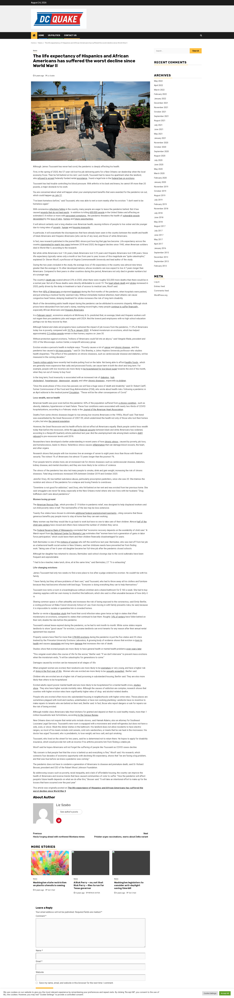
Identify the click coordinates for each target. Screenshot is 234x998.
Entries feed (159, 286)
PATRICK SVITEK (94, 893)
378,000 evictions (80, 637)
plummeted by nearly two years (55, 244)
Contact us (70, 35)
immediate (56, 643)
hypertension (51, 380)
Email (39, 961)
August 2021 (159, 120)
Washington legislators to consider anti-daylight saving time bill (128, 885)
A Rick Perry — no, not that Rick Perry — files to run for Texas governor (89, 885)
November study (58, 613)
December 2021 (161, 103)
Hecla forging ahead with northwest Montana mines (59, 835)
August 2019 (159, 195)
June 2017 (158, 235)
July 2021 (158, 125)
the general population (59, 421)
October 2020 (160, 147)
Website (40, 972)
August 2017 (159, 226)
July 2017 (158, 230)
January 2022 (160, 98)
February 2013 (160, 266)
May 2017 (158, 239)
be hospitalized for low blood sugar (100, 369)
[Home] (34, 36)
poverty (57, 227)
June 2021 (158, 129)
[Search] (201, 35)
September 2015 (161, 252)
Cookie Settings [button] (210, 993)
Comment (41, 916)
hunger (65, 227)
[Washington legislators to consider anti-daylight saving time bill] (131, 863)
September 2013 (161, 261)
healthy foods (131, 362)
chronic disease (122, 347)
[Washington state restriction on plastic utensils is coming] (50, 863)
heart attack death (117, 283)
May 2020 (158, 169)
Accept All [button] (225, 993)
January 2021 (160, 138)
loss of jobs (56, 219)
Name (39, 950)
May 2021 (158, 134)
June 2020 (158, 164)
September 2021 (161, 116)
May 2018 (158, 222)
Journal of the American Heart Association (103, 409)
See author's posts (69, 812)
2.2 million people (55, 333)
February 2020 (160, 178)
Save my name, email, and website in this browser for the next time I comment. (76, 983)
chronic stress (111, 441)
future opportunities (83, 219)
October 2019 (160, 191)
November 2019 (161, 186)
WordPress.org (160, 295)
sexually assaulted (115, 671)
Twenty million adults (43, 362)
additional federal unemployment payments (96, 513)
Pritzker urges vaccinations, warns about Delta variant (121, 835)
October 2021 (160, 112)
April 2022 (158, 85)
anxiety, (74, 380)
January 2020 (160, 182)
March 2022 (159, 90)
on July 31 (57, 195)
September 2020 (161, 151)
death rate (51, 280)
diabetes (105, 377)
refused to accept (46, 178)
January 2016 (160, 248)
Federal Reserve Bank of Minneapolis (55, 530)
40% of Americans (51, 291)
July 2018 (158, 213)
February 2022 (160, 94)
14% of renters (118, 616)
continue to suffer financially (124, 306)
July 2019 (158, 200)
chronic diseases (96, 380)
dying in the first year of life (49, 671)
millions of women (69, 542)
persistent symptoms (76, 215)
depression (64, 380)
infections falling (57, 209)
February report (44, 315)
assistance (82, 178)
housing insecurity (81, 227)
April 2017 (158, 244)
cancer (107, 347)
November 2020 (161, 142)
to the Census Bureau (88, 715)
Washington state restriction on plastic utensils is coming (49, 884)
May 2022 (158, 81)
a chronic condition (127, 403)
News (35, 51)
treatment (76, 291)
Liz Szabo (51, 76)
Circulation (74, 392)
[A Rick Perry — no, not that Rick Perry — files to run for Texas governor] (91, 863)
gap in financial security (84, 430)
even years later (134, 649)
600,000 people (97, 212)
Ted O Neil (51, 890)
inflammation (99, 445)
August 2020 (159, 156)
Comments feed (161, 290)
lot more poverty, (64, 350)
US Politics (54, 35)
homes (67, 219)
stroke (133, 283)
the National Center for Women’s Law (68, 533)
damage (78, 643)
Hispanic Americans (74, 310)
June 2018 (158, 217)
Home (41, 35)
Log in (157, 282)
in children (121, 380)
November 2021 (161, 107)
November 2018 (161, 208)
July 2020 (158, 160)
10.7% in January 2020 (78, 330)
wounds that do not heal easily (54, 212)
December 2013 (161, 257)
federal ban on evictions (123, 178)
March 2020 (159, 173)
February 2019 (160, 204)
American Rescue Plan (47, 504)
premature (106, 668)
